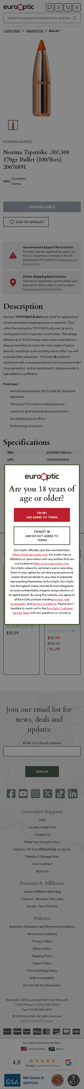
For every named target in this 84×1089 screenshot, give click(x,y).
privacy (58, 599)
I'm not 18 (41, 536)
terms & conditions (44, 604)
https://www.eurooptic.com (30, 554)
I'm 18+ (41, 515)
